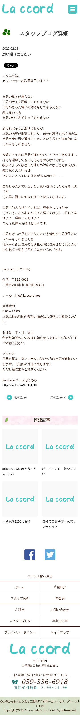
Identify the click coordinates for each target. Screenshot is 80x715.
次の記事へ (58, 397)
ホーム (20, 587)
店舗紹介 (60, 587)
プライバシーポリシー (20, 632)
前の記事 (20, 397)
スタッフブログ (20, 621)
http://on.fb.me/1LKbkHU (19, 385)
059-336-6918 (45, 681)
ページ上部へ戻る (40, 576)
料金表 (60, 598)
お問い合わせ (60, 609)
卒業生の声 (60, 621)
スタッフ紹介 (20, 598)
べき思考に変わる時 (16, 521)
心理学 (20, 609)
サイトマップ (60, 632)
